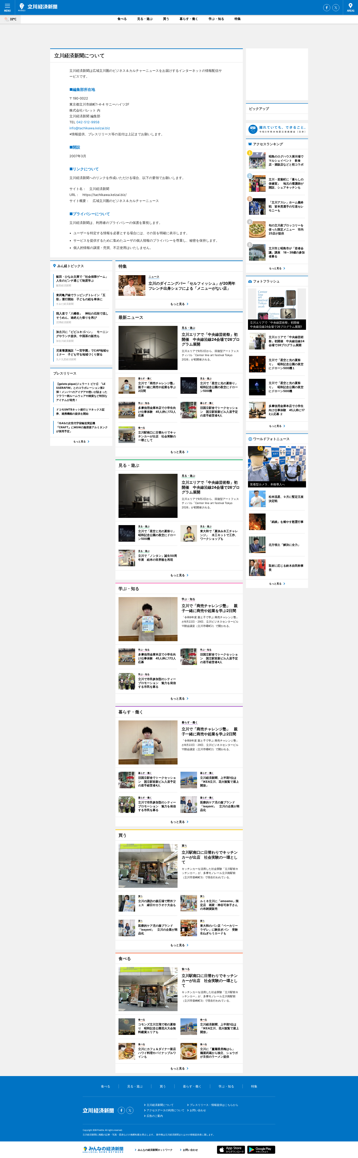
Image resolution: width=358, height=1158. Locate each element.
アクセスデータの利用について (165, 1110)
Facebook (326, 7)
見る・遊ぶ (145, 19)
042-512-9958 (87, 122)
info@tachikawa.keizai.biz (89, 128)
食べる (122, 19)
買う (166, 19)
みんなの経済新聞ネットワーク (103, 1150)
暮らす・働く (189, 19)
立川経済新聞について (160, 1104)
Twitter (335, 7)
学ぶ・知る (216, 19)
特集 (238, 19)
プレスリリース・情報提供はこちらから (214, 1104)
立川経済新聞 (37, 7)
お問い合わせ (198, 1110)
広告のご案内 (155, 1115)
